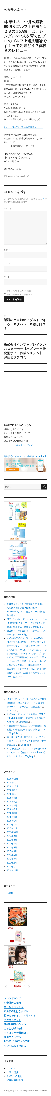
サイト (7, 276)
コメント (8, 208)
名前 (7, 249)
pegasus (11, 176)
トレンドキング (12, 998)
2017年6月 (12, 847)
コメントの (14, 1076)
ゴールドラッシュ (14, 1006)
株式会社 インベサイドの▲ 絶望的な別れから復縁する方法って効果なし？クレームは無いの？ (26, 672)
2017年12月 (12, 824)
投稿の (12, 1072)
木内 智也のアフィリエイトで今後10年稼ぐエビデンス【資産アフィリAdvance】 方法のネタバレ (28, 752)
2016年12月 (12, 870)
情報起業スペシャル (15, 1024)
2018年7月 (12, 797)
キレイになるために (15, 1045)
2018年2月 (12, 817)
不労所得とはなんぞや (16, 1011)
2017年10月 (12, 832)
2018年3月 (12, 813)
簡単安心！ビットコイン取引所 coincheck (25, 456)
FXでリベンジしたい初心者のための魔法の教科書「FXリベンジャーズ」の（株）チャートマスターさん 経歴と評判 (27, 703)
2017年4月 (12, 855)
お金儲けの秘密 (12, 1002)
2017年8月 (12, 839)
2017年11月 (12, 828)
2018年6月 (12, 801)
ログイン (11, 1068)
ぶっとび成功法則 (14, 1028)
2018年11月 (12, 782)
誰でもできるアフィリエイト (20, 1015)
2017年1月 (12, 866)
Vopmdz (23, 721)
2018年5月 (12, 805)
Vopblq (29, 756)
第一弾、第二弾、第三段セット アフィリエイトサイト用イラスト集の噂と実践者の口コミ (26, 741)
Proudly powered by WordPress (33, 1091)
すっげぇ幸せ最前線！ (16, 1032)
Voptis (10, 710)
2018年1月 (12, 820)
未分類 (10, 892)
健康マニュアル (12, 1037)
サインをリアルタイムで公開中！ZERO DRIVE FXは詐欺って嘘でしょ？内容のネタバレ (26, 718)
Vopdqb (13, 733)
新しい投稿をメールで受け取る (19, 294)
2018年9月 (12, 790)
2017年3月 (12, 859)
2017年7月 (12, 843)
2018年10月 (12, 786)
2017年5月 (12, 851)
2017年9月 (12, 836)
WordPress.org (15, 1079)
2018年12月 (12, 778)
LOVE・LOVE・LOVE (17, 1041)
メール (8, 263)
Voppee (25, 744)
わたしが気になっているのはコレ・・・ (23, 127)
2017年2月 (12, 862)
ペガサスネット (15, 9)
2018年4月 (12, 809)
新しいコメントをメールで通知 (19, 290)
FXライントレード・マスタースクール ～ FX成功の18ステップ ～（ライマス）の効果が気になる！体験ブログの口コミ (27, 623)
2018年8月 (12, 794)
